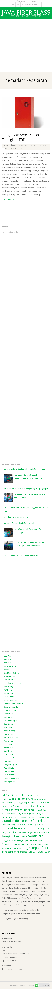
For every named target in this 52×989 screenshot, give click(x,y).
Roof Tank (8, 751)
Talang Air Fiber (10, 758)
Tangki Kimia (9, 768)
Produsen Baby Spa (10, 824)
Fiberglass (7, 799)
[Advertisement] (26, 45)
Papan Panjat (36, 813)
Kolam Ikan (8, 717)
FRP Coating (8, 686)
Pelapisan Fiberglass (11, 737)
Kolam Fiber (8, 714)
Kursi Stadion (9, 724)
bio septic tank (19, 795)
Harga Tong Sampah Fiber (22, 802)
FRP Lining (8, 690)
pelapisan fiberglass (27, 817)
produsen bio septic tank (31, 824)
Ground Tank (9, 697)
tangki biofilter (33, 832)
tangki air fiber (9, 832)
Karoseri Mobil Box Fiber (13, 703)
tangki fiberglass (14, 836)
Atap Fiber (8, 656)
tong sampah (14, 848)
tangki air (45, 828)
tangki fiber (45, 832)
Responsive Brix (23, 985)
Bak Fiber (7, 663)
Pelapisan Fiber (10, 816)
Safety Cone (8, 754)
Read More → (8, 200)
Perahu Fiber (9, 741)
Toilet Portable (9, 775)
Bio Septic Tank (10, 666)
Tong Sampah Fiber (11, 778)
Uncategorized (9, 781)
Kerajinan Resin (10, 710)
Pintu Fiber (8, 744)
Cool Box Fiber (9, 680)
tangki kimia (8, 840)
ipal (37, 802)
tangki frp (36, 836)
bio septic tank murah (36, 795)
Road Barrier (9, 747)
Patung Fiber (9, 734)
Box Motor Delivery (11, 673)
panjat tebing (23, 813)
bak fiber (6, 795)
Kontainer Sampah (35, 806)
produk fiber (13, 820)
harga (36, 799)
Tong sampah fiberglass (14, 851)
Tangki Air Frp (22, 832)
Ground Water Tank (11, 700)
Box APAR (8, 669)
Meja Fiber (8, 727)
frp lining (18, 799)
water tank (44, 851)
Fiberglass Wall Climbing (13, 683)
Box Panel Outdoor (11, 676)
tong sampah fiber (34, 847)
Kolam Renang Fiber (11, 720)
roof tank (13, 828)
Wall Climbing (32, 852)
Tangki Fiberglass (10, 764)
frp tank (28, 798)
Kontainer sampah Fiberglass (18, 809)
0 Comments (20, 148)
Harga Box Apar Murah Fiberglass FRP (20, 137)
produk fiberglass (34, 820)
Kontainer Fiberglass (12, 806)
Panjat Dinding (9, 731)
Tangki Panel (9, 771)
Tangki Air (7, 761)
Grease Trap (8, 693)
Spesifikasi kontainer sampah (30, 829)
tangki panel (24, 840)
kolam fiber (45, 802)
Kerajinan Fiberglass (11, 707)
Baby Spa (7, 659)
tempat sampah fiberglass (22, 844)
